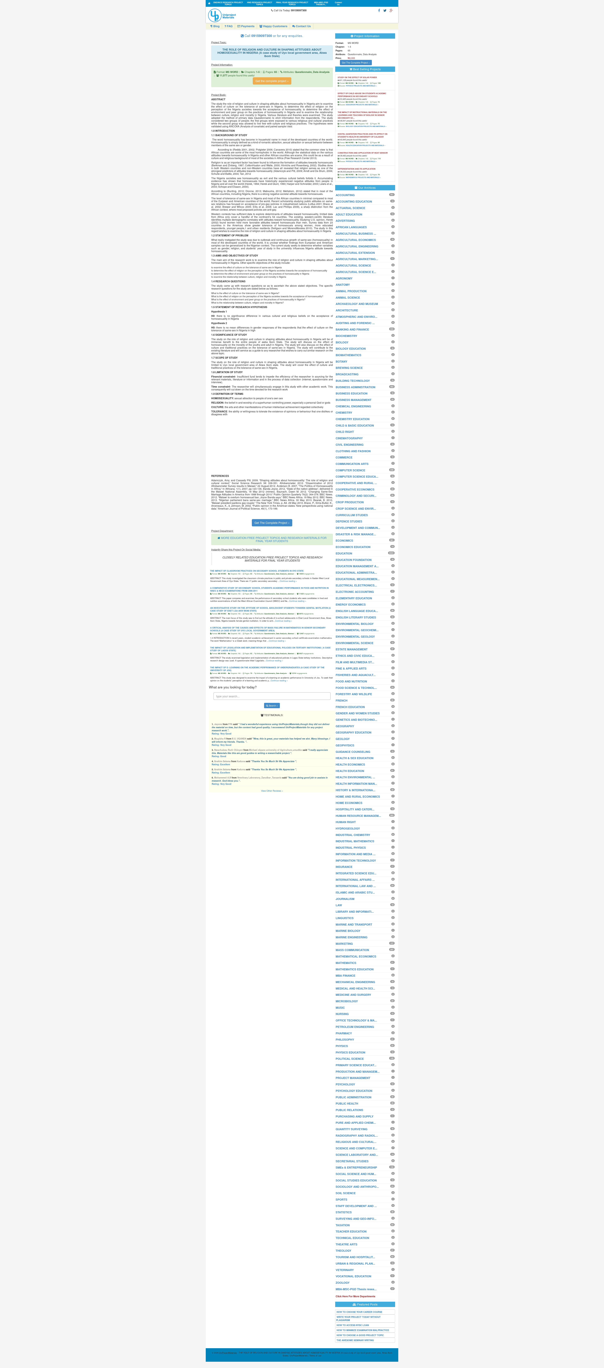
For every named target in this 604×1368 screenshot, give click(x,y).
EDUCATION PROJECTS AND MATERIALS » (362, 105)
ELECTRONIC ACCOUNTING (355, 592)
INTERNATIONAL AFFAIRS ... (355, 880)
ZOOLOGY (343, 1283)
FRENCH (341, 700)
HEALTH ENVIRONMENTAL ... (355, 777)
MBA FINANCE (345, 976)
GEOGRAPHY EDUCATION (353, 732)
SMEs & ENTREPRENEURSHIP (356, 1167)
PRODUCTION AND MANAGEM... (358, 1072)
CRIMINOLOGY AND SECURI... (356, 496)
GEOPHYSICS (345, 745)
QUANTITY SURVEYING (351, 1129)
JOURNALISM (345, 899)
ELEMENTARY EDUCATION (354, 598)
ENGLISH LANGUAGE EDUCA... (357, 611)
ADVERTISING (345, 221)
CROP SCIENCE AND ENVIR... (356, 509)
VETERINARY (345, 1270)
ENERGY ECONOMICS (351, 604)
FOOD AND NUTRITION (351, 681)
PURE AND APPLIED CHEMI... (356, 1123)
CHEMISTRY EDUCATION (352, 419)
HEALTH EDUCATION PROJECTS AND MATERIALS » (365, 145)
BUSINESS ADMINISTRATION (355, 387)
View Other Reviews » (272, 790)
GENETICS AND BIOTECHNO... (356, 720)
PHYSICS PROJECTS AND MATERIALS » (361, 86)
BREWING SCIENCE (349, 368)
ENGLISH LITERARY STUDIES (356, 617)
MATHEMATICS (346, 963)
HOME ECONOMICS (349, 803)
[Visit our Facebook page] (379, 10)
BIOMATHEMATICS (348, 355)
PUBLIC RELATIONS (349, 1110)
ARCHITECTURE (347, 310)
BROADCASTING (347, 374)
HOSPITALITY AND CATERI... (355, 809)
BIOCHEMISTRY (346, 336)
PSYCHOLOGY (345, 1084)
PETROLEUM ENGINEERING (355, 1027)
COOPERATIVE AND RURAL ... (356, 483)
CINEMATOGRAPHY (349, 438)
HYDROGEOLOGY (348, 828)
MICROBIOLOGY (347, 1001)
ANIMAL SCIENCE (348, 297)
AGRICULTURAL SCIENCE (353, 265)
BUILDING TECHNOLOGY (353, 381)
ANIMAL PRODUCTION (351, 291)
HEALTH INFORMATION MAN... (356, 784)
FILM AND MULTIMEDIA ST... (355, 662)
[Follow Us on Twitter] (385, 10)
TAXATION (343, 1225)
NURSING (342, 1014)
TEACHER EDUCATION (351, 1231)
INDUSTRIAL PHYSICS (351, 848)
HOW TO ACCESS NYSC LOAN (353, 1325)
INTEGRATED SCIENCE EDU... (356, 873)
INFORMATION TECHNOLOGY (356, 860)
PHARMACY (344, 1033)
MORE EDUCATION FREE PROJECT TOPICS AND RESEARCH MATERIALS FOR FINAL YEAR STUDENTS (274, 539)
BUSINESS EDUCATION (351, 393)
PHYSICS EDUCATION (350, 1052)
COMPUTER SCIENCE (350, 470)
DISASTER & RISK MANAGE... (356, 534)
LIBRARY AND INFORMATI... (355, 912)
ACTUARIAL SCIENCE (350, 208)
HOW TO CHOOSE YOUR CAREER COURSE (359, 1311)
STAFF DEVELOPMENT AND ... (356, 1206)
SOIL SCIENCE (346, 1193)
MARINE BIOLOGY (348, 931)
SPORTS (341, 1199)
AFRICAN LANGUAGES (351, 227)
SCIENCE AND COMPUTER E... (356, 1148)
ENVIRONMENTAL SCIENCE (354, 643)
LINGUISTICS (345, 918)
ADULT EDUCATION (349, 214)
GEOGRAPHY (345, 726)
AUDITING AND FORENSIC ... (355, 323)
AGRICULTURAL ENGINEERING (357, 246)
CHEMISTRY (344, 413)
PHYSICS (342, 1046)
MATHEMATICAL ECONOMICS (356, 956)
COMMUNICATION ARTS (352, 464)
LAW (339, 905)
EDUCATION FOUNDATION (354, 560)
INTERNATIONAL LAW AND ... (356, 886)
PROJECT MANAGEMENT (353, 1078)
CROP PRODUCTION (350, 502)
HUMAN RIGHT (346, 822)
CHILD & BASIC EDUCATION (355, 425)
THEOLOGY (343, 1251)
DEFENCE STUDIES (349, 521)
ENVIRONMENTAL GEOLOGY (355, 636)
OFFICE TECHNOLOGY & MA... (356, 1020)
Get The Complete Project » (272, 523)
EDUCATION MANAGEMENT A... (357, 566)
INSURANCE (344, 867)
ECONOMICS (344, 540)
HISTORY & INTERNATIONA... (355, 790)
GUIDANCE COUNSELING (353, 752)
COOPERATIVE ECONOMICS (355, 489)
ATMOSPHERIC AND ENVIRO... (356, 317)
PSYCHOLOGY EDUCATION (354, 1091)
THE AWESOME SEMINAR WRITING (355, 1340)
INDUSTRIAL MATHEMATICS (355, 841)
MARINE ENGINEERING (351, 937)
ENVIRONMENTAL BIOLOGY (355, 624)
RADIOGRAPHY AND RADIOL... (357, 1136)
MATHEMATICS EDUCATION (355, 969)
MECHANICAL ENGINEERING (355, 982)
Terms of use (315, 1355)
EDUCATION (344, 553)
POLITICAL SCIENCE (350, 1059)
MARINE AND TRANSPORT (354, 924)
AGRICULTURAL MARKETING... (357, 259)
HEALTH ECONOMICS (350, 764)
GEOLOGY (343, 739)
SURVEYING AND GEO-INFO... (356, 1219)
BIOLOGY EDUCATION (351, 349)
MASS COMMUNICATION (352, 950)
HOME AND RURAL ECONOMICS (358, 796)
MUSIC (340, 1008)
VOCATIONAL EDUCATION (353, 1276)
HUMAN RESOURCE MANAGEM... (358, 816)
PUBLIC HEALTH (347, 1103)
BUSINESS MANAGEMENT (353, 400)
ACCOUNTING (345, 195)
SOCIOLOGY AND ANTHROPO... (357, 1187)
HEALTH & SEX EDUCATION (354, 758)
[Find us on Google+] (391, 10)
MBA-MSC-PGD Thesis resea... (356, 1289)
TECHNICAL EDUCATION (352, 1238)
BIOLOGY (342, 342)
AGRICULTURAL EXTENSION (355, 253)
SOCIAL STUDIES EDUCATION (356, 1180)
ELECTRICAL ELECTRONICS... (356, 585)
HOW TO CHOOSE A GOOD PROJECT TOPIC (360, 1335)
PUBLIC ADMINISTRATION (353, 1097)
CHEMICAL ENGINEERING (353, 406)
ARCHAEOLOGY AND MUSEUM (357, 304)
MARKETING (344, 944)
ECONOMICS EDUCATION (353, 547)
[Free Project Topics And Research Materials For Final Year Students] (209, 3)
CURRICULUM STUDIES (352, 515)
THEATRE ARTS (346, 1244)
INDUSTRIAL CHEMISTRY (353, 835)
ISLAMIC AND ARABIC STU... (355, 892)
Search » (273, 705)
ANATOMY (343, 285)
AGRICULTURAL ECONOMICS (356, 240)
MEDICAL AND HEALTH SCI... (355, 988)
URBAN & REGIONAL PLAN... (355, 1263)
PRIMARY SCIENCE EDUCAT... (356, 1065)
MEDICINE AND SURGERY (353, 995)
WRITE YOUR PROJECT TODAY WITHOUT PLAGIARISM (358, 1318)
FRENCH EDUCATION (350, 707)
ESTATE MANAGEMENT (352, 649)
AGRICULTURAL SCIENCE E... (356, 272)
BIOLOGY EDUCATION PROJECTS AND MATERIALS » (366, 126)
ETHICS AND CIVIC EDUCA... (355, 656)
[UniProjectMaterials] (239, 15)
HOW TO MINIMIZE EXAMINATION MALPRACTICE (363, 1330)
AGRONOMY (344, 278)
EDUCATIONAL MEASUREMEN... (358, 579)
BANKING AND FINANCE (352, 329)
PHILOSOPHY (345, 1039)
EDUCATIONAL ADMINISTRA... (356, 573)
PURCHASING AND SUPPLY (354, 1116)
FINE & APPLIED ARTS (351, 668)
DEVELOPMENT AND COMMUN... (358, 528)
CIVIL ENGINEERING (350, 445)
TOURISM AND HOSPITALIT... (355, 1257)
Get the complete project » (272, 81)
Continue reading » (288, 580)
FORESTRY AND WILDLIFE (354, 694)
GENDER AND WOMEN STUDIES (358, 713)
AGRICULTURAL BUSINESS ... (356, 234)
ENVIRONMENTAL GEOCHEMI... (357, 630)
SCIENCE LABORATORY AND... (357, 1155)
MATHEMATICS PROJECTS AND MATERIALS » (363, 177)
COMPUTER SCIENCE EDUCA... (357, 476)
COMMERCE (344, 457)
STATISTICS (344, 1212)
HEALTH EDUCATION (350, 771)
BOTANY (341, 361)
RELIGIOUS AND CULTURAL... (356, 1142)
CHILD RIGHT (345, 432)
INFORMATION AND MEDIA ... (355, 854)
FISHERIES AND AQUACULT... (356, 675)
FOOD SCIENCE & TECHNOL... (356, 688)
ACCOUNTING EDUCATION (354, 201)
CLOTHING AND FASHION (353, 451)
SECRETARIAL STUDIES (352, 1161)
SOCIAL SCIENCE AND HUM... (356, 1174)
